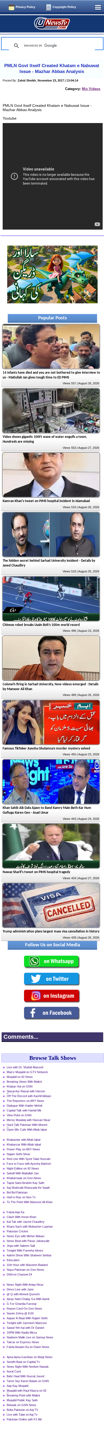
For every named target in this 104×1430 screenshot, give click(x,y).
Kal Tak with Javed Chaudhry (26, 1221)
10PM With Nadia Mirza (22, 1332)
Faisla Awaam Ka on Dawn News (28, 1346)
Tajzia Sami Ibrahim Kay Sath (25, 1182)
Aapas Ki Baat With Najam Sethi (27, 1318)
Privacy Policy (25, 7)
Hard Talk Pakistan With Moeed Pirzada (27, 1125)
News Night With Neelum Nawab (28, 1366)
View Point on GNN (19, 1115)
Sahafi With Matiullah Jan (23, 1173)
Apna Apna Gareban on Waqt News (30, 1357)
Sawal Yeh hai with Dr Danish (25, 1327)
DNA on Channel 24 (19, 1274)
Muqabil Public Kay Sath (22, 1400)
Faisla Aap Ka (15, 1212)
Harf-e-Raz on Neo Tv (21, 1197)
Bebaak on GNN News (21, 1405)
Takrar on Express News (23, 1342)
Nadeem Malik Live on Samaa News (30, 1337)
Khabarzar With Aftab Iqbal (24, 1144)
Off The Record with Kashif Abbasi (29, 1096)
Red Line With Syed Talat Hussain (28, 1158)
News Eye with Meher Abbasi (25, 1236)
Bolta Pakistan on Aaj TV (22, 1409)
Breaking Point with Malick (23, 1395)
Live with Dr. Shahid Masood (25, 1067)
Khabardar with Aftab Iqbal (23, 1139)
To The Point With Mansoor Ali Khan (30, 1202)
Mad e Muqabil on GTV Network (27, 1072)
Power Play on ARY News (23, 1149)
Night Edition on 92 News (23, 1168)
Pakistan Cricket (17, 1231)
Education (13, 1260)
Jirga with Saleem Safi (21, 1245)
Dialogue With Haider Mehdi (24, 1105)
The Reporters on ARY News (25, 1100)
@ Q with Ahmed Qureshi (23, 1294)
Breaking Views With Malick (24, 1081)
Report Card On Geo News (24, 1308)
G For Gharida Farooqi (21, 1303)
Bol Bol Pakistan (17, 1192)
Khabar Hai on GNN (20, 1086)
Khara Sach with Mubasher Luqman (30, 1226)
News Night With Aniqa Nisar (25, 1284)
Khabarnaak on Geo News (24, 1178)
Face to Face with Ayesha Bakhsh (29, 1163)
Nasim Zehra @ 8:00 (20, 1313)
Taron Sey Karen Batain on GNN (28, 1381)
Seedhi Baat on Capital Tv (23, 1361)
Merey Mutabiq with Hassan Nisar (28, 1120)
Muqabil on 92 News (20, 1076)
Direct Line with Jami (20, 1289)
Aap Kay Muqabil (17, 1385)
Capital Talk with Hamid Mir (24, 1110)
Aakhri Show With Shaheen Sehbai (29, 1255)
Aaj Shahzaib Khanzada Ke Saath (28, 1187)
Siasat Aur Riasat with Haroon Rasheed (26, 1092)
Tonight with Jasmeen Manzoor (27, 1323)
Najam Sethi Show (18, 1154)
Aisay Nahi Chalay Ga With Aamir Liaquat (28, 1299)
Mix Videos (91, 89)
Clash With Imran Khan (21, 1217)
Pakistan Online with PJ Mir (24, 1419)
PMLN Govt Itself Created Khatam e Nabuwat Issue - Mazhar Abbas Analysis (51, 68)
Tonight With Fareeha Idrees (25, 1250)
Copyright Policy (64, 7)
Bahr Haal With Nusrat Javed (25, 1376)
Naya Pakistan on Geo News (25, 1269)
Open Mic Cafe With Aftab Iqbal (27, 1129)
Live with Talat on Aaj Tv (22, 1414)
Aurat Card (14, 1371)
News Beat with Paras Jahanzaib (28, 1240)
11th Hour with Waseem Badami (27, 1264)
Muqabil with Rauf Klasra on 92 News (26, 1391)
